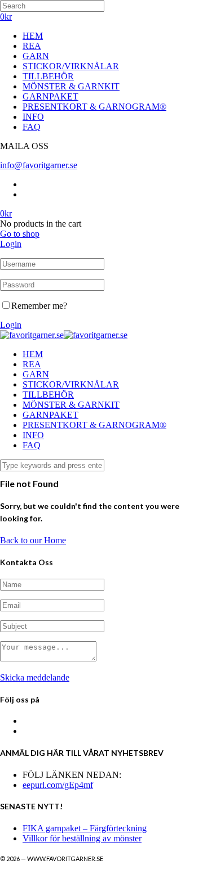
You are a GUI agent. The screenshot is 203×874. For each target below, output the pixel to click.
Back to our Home (33, 540)
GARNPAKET (50, 96)
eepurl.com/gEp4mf (58, 785)
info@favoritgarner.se (38, 165)
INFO (33, 116)
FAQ (32, 127)
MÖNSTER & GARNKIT (71, 86)
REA (32, 46)
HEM (33, 35)
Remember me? (39, 305)
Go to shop (19, 233)
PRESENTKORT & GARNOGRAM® (94, 106)
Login (10, 244)
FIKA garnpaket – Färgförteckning (85, 828)
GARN (36, 56)
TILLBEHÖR (48, 76)
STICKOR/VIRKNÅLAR (71, 66)
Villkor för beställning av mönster (82, 838)
